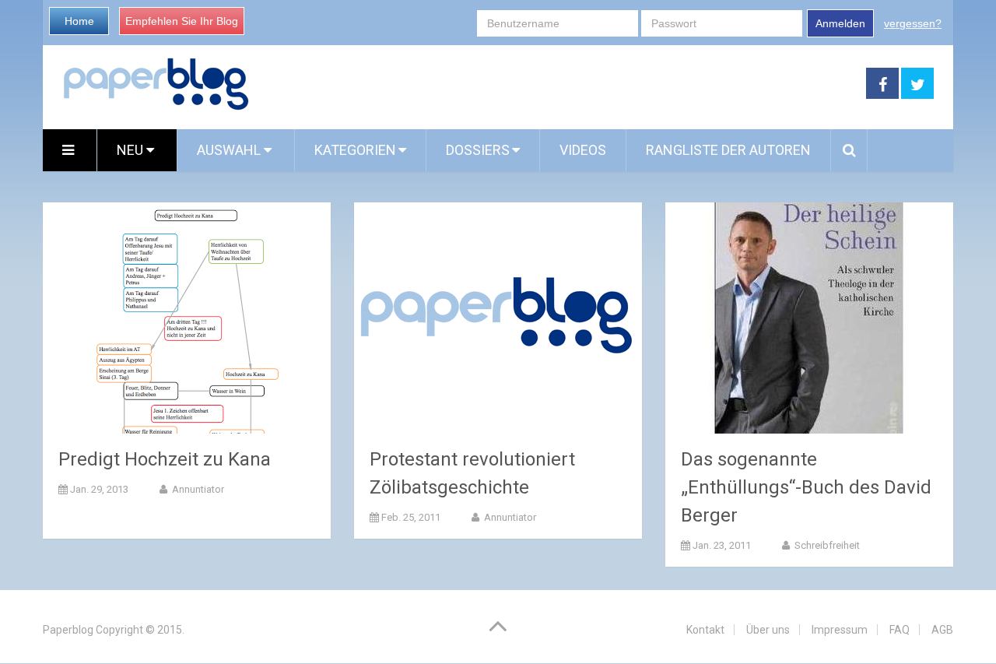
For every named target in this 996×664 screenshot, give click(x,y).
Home (79, 21)
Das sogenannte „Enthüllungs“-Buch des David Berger (806, 487)
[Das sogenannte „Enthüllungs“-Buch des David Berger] (809, 318)
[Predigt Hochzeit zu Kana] (187, 318)
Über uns (768, 630)
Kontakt (705, 630)
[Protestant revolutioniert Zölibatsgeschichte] (498, 318)
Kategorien (355, 150)
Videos (582, 150)
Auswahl (230, 150)
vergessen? (913, 23)
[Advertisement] (558, 84)
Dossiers (478, 150)
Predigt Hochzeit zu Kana (164, 459)
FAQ (899, 630)
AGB (942, 630)
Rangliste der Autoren (728, 150)
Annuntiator (197, 489)
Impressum (840, 630)
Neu (131, 150)
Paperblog (68, 630)
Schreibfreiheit (826, 545)
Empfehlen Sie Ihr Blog (181, 21)
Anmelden (840, 23)
